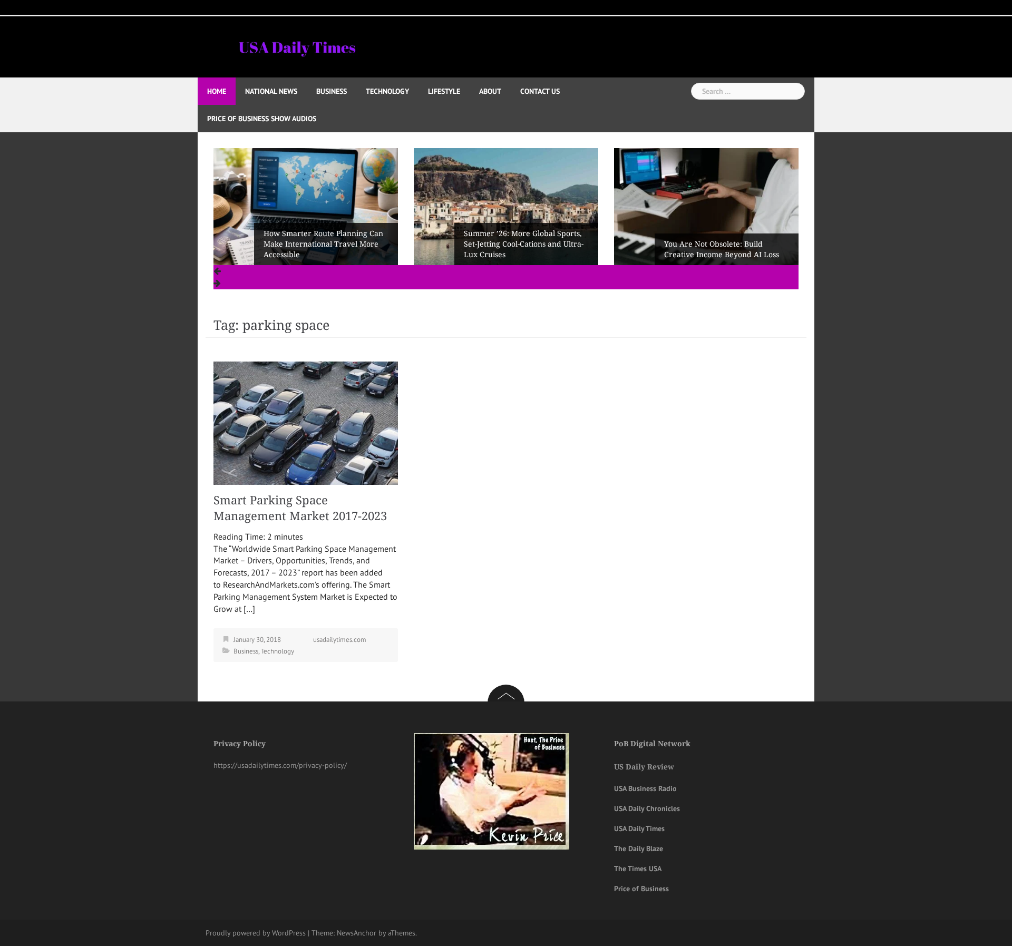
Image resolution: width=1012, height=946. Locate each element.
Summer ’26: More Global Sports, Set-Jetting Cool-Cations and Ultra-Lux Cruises (323, 244)
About (490, 91)
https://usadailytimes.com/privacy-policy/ (280, 765)
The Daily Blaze (638, 848)
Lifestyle (444, 91)
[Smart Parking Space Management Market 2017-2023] (305, 422)
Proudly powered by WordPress (256, 933)
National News (271, 91)
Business (331, 91)
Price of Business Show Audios (261, 118)
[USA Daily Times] (296, 46)
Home (216, 91)
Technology (387, 91)
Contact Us (540, 91)
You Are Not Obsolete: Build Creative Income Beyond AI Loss (521, 249)
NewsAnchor (356, 933)
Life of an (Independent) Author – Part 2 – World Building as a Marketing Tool (724, 244)
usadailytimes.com (339, 639)
